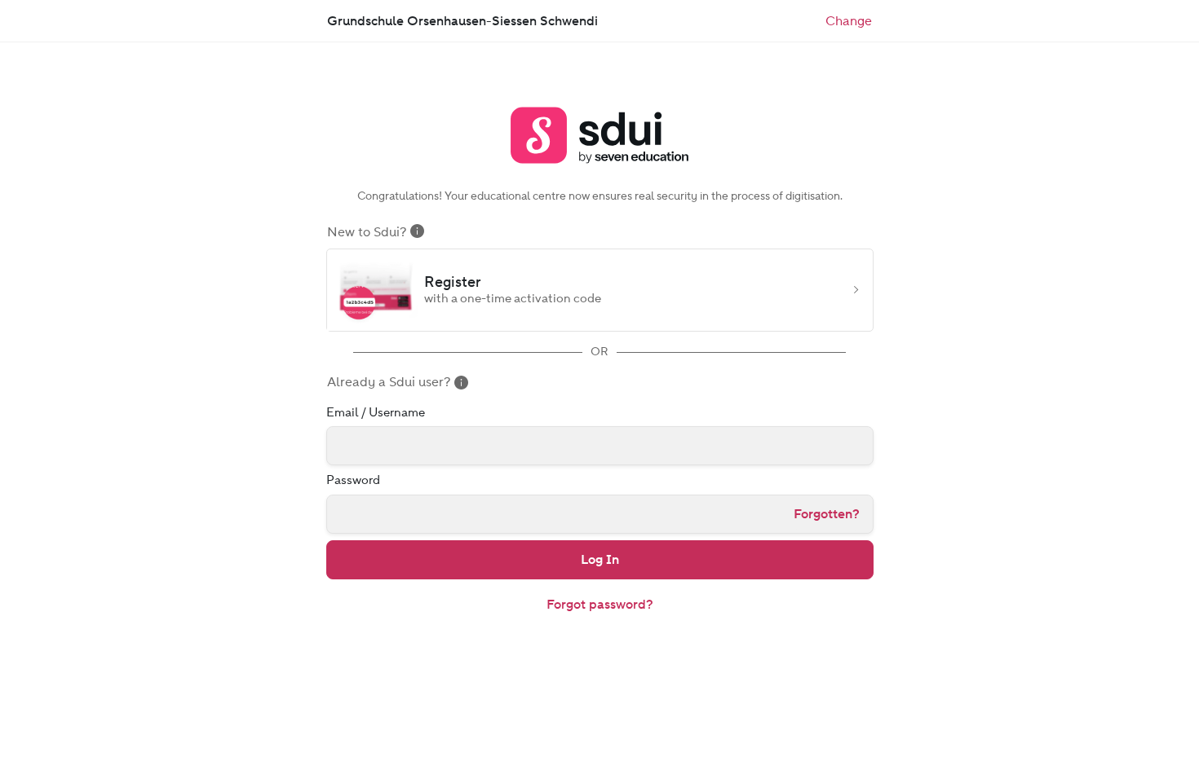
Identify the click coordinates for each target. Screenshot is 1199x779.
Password (353, 480)
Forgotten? (827, 513)
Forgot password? (599, 604)
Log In (600, 559)
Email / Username (375, 412)
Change (848, 25)
